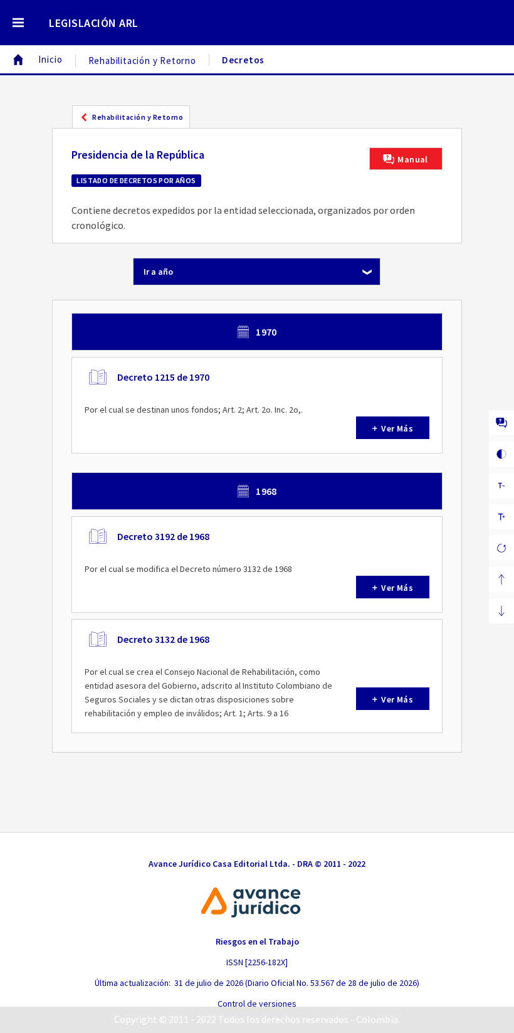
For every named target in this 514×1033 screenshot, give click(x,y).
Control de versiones (257, 1003)
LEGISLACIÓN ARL (94, 23)
